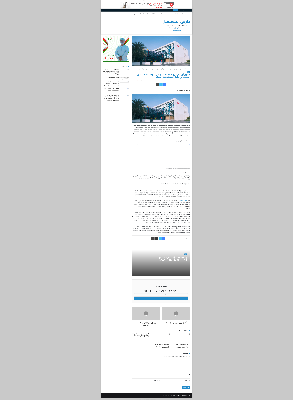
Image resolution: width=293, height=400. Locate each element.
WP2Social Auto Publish (141, 399)
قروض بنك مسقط (146, 1)
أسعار (130, 14)
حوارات (147, 14)
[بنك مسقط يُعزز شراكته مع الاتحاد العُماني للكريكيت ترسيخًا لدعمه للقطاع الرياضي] (124, 84)
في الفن (176, 14)
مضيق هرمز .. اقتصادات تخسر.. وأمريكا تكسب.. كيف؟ (111, 89)
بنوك (180, 69)
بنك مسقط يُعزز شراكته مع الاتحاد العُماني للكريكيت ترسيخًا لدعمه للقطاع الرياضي (171, 260)
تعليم (135, 14)
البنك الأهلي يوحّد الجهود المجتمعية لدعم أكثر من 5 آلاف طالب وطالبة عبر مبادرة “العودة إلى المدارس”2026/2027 (111, 97)
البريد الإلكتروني (186, 380)
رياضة (182, 14)
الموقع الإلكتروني (155, 380)
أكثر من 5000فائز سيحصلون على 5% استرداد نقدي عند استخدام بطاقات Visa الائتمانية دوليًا (141, 335)
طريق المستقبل (166, 395)
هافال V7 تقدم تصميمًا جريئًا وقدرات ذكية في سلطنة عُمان (117, 78)
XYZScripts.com (153, 399)
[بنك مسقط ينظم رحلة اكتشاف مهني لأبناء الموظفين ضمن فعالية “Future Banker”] (161, 338)
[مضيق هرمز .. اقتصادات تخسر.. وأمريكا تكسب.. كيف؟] (124, 90)
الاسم (188, 375)
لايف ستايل (168, 14)
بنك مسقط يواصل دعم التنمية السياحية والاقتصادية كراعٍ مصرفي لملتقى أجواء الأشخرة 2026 (181, 346)
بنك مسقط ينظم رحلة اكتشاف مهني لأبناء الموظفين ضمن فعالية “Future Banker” (161, 346)
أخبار (188, 14)
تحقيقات (154, 14)
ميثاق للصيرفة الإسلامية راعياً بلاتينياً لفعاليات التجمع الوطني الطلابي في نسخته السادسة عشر (111, 72)
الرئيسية (187, 69)
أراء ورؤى (141, 14)
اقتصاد (160, 14)
